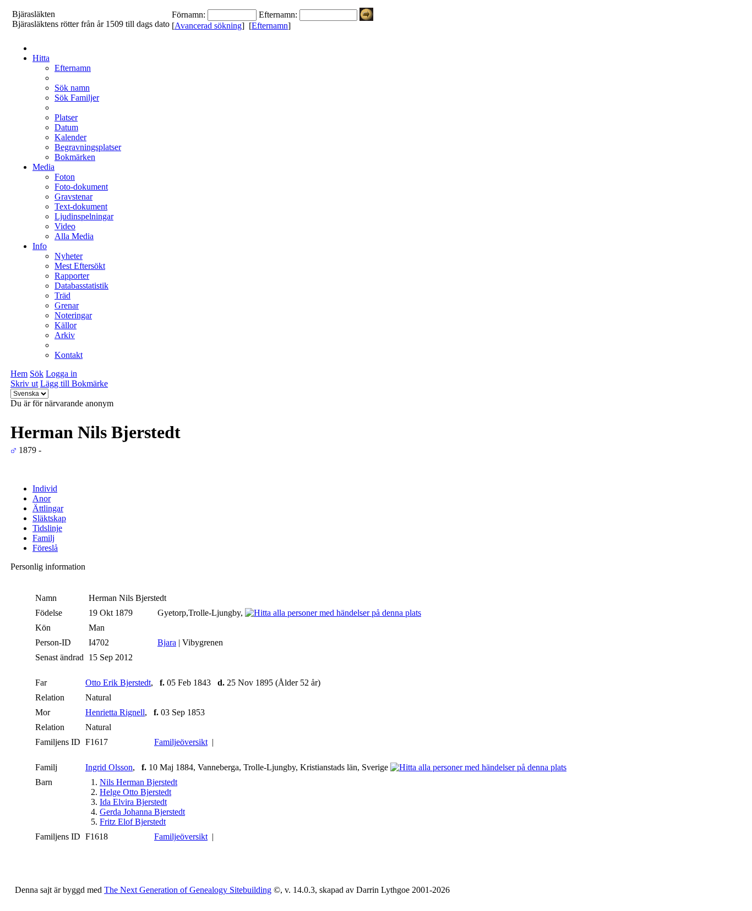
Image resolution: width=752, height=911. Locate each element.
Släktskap (49, 518)
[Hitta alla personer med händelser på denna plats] (333, 612)
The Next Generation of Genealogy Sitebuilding (187, 890)
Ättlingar (47, 508)
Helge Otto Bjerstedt (135, 792)
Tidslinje (47, 528)
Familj (43, 538)
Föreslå (45, 548)
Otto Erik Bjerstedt (118, 682)
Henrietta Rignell (115, 712)
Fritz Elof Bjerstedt (133, 821)
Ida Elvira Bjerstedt (133, 802)
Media (43, 167)
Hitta (41, 58)
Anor (41, 498)
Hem (19, 373)
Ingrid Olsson (109, 767)
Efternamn (270, 25)
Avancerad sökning (208, 25)
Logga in (61, 373)
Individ (44, 488)
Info (39, 246)
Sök (36, 373)
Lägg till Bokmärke (74, 383)
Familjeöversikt (181, 742)
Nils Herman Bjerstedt (138, 782)
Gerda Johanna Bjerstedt (142, 811)
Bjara (166, 642)
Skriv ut (24, 383)
